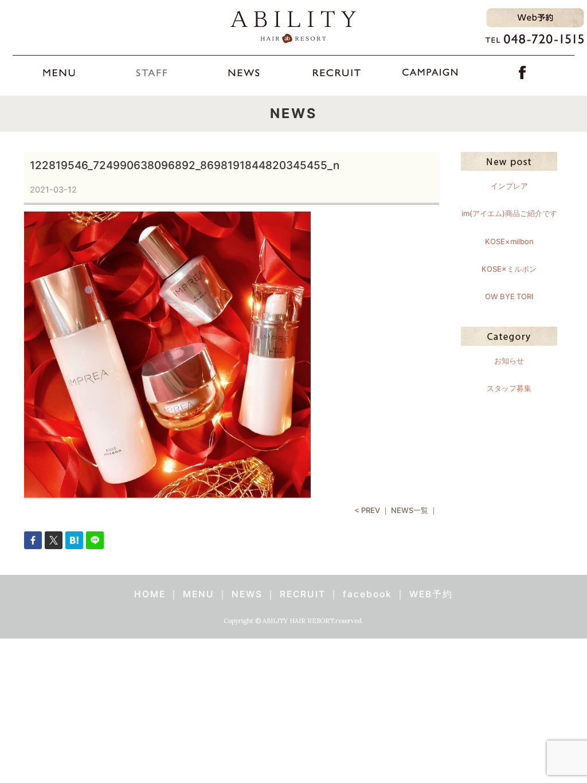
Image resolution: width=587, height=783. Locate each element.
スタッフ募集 (509, 388)
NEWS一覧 (409, 510)
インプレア (509, 185)
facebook (367, 594)
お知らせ (509, 360)
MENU (198, 594)
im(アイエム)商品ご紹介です (509, 213)
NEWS (247, 594)
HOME (150, 594)
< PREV (367, 510)
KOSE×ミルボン (509, 268)
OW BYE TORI (509, 296)
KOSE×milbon (509, 241)
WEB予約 (431, 594)
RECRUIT (303, 594)
